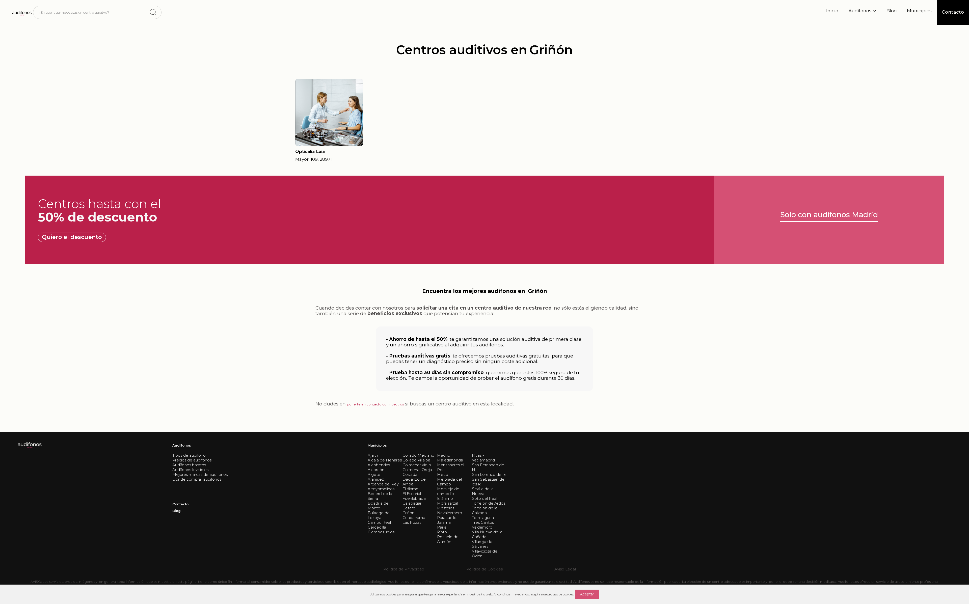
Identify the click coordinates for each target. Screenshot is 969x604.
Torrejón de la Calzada (484, 510)
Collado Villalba (416, 460)
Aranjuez (376, 479)
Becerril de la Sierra (380, 496)
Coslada (409, 474)
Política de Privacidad (403, 569)
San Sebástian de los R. (488, 481)
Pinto (442, 532)
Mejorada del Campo (449, 481)
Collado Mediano (418, 455)
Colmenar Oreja (417, 469)
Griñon (408, 512)
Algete (374, 474)
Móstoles (445, 508)
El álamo (410, 488)
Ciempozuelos (381, 532)
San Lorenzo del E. (489, 474)
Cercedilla (377, 527)
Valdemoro (482, 527)
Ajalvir (373, 455)
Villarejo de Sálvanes (482, 544)
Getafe (408, 508)
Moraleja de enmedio (448, 491)
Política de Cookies (484, 569)
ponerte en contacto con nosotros (375, 404)
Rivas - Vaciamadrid (483, 457)
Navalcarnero (449, 512)
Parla (441, 527)
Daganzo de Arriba (414, 481)
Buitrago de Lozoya (379, 515)
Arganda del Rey (383, 484)
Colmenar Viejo (416, 464)
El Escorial (411, 493)
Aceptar (587, 594)
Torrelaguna (483, 517)
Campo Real (379, 522)
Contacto (180, 504)
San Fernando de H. (488, 467)
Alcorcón (376, 469)
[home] (21, 12)
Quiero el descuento (72, 237)
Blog (891, 11)
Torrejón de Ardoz (488, 503)
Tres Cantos (483, 522)
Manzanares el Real (450, 467)
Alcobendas (379, 464)
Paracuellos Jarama (447, 520)
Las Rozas (411, 522)
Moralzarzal (447, 503)
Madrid (443, 455)
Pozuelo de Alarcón (448, 539)
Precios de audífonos (191, 460)
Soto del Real (484, 498)
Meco (442, 474)
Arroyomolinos (381, 488)
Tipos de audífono (189, 455)
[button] (862, 11)
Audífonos (181, 445)
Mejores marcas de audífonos (200, 474)
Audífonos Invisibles (190, 469)
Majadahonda (450, 460)
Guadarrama (413, 517)
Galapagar (411, 503)
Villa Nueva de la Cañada (487, 534)
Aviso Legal (565, 569)
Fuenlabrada (414, 498)
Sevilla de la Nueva (483, 491)
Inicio (832, 11)
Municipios (919, 11)
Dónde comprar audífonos (196, 479)
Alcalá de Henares (385, 460)
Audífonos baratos (189, 464)
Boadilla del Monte (378, 505)
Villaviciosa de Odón (484, 553)
